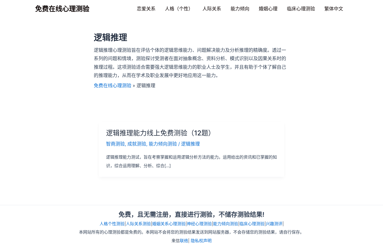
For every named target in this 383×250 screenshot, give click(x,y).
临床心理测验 (251, 223)
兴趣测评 (274, 223)
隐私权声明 (201, 240)
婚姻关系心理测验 (169, 223)
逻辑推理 (190, 144)
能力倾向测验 (163, 144)
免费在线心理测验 (62, 9)
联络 (184, 240)
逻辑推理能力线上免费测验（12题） (160, 133)
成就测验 (136, 144)
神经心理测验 (199, 223)
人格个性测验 (112, 223)
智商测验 (115, 144)
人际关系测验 (138, 223)
